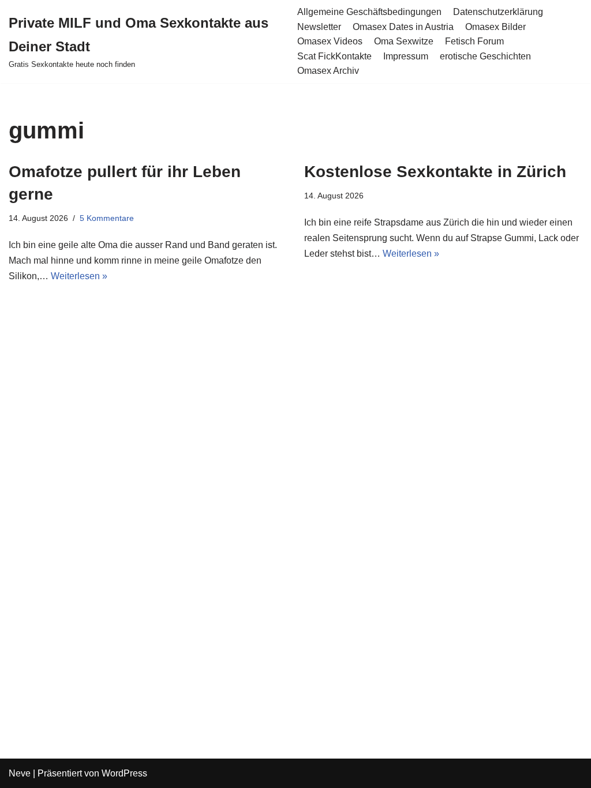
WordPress (124, 773)
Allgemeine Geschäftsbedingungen (369, 12)
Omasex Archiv (328, 71)
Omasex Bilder (495, 27)
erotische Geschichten (485, 56)
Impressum (405, 56)
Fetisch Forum (474, 41)
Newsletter (319, 27)
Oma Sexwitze (403, 41)
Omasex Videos (329, 41)
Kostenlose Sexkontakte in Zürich (435, 172)
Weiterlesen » (79, 276)
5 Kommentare (107, 218)
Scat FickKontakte (334, 56)
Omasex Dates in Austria (403, 27)
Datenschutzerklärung (498, 12)
